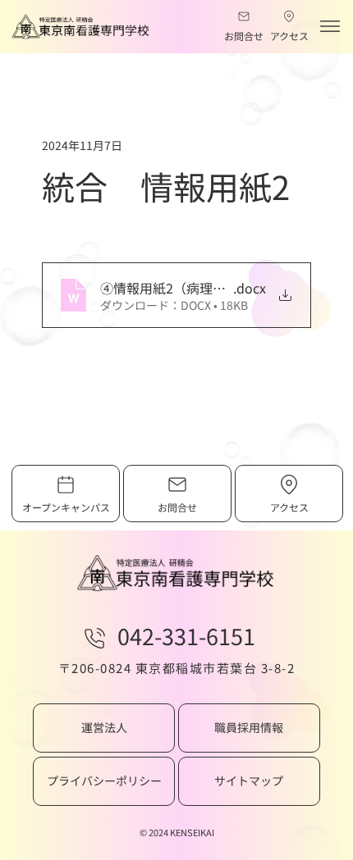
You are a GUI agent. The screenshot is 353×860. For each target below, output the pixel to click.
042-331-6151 (186, 636)
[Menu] (330, 26)
